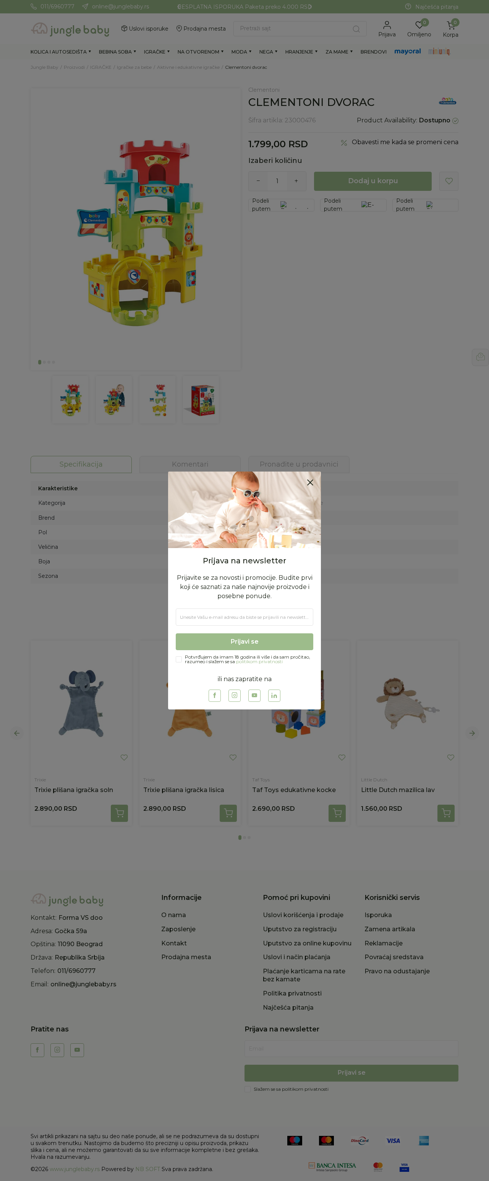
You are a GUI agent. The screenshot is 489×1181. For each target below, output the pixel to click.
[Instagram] (234, 696)
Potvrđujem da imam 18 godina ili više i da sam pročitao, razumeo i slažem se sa (247, 659)
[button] (310, 482)
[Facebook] (215, 696)
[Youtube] (254, 696)
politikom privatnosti (259, 661)
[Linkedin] (274, 696)
